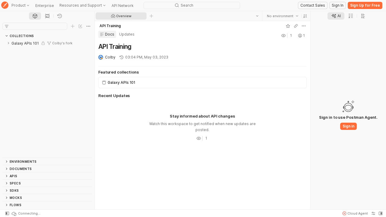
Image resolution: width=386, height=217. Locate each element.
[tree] (47, 98)
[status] (25, 213)
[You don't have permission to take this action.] (151, 16)
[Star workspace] (288, 26)
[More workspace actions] (304, 26)
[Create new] (72, 26)
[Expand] (8, 43)
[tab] (35, 16)
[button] (305, 16)
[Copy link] (296, 26)
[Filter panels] (6, 26)
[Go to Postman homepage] (4, 6)
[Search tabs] (257, 16)
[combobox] (282, 16)
